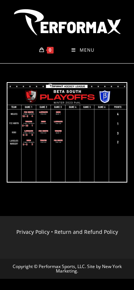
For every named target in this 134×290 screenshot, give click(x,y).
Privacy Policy (33, 231)
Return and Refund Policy (86, 231)
